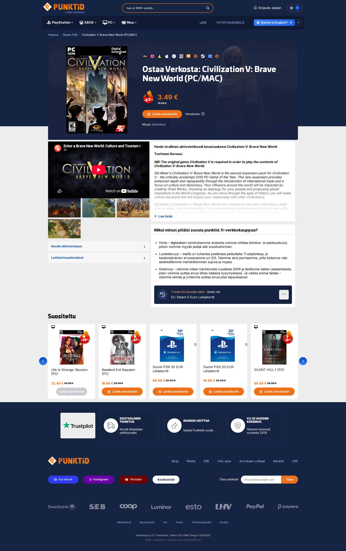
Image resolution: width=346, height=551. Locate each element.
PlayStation (61, 22)
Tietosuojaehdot (201, 522)
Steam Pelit (70, 34)
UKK (203, 23)
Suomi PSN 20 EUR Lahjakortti (218, 369)
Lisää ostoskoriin (164, 114)
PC (110, 22)
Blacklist (278, 461)
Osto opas (224, 461)
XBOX (89, 22)
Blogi (175, 461)
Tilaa (289, 479)
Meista (191, 461)
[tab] (60, 22)
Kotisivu (53, 34)
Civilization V (200, 162)
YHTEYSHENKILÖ (230, 23)
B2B (206, 461)
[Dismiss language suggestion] (298, 22)
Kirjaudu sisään (269, 8)
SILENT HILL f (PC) (269, 370)
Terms (179, 522)
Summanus (159, 124)
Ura (165, 522)
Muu (130, 22)
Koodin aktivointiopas (66, 246)
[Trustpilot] (284, 294)
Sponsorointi (147, 522)
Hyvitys (224, 522)
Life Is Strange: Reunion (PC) (69, 372)
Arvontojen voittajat (252, 461)
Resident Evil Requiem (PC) (118, 372)
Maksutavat (124, 522)
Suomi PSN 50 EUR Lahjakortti (168, 369)
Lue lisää (165, 216)
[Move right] (303, 361)
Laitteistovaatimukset (67, 257)
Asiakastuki (166, 479)
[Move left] (43, 361)
